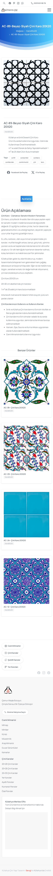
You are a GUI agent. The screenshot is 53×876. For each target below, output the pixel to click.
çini (34, 162)
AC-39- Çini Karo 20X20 (15, 407)
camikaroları (9, 162)
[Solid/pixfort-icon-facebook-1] (38, 672)
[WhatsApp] (22, 3)
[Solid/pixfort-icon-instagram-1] (43, 672)
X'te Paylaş (40, 172)
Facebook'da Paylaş (19, 172)
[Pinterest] (14, 3)
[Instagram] (18, 3)
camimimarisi (23, 162)
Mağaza (19, 31)
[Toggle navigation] (49, 10)
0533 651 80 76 (40, 3)
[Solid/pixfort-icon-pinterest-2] (48, 672)
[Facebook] (10, 3)
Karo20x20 (31, 31)
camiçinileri (24, 158)
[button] (47, 62)
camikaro (36, 158)
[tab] (27, 199)
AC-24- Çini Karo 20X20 (15, 540)
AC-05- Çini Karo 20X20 (15, 474)
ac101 (13, 158)
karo (42, 162)
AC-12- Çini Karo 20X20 (14, 606)
